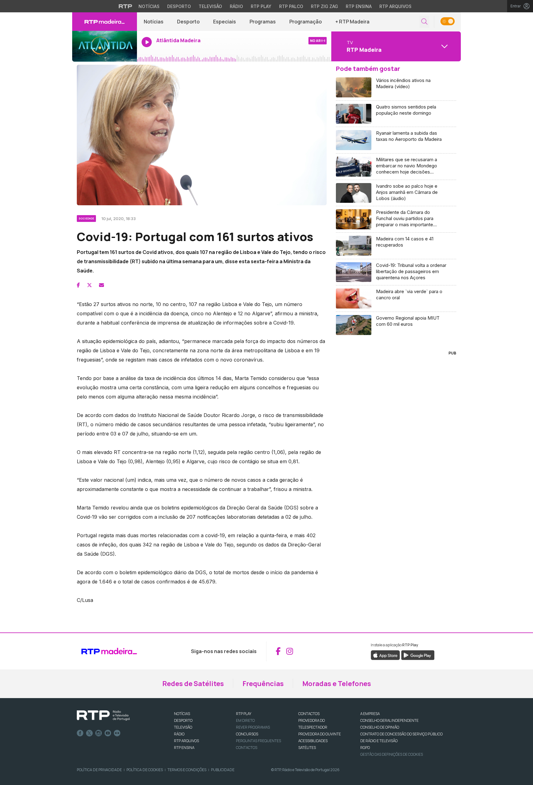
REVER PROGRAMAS (253, 727)
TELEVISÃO (183, 727)
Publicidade (222, 769)
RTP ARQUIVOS (186, 740)
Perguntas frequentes (258, 740)
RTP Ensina (359, 6)
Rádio (236, 6)
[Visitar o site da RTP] (125, 6)
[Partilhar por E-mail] (101, 285)
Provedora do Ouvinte (319, 734)
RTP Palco (291, 6)
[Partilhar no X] (89, 285)
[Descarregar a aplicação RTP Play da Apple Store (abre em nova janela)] (385, 654)
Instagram (98, 733)
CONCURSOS (247, 734)
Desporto (179, 6)
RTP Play (261, 6)
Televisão (210, 6)
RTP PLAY (243, 713)
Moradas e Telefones (336, 683)
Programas (263, 21)
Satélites (307, 747)
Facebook (80, 733)
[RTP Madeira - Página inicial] (104, 21)
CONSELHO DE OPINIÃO (379, 727)
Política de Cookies (144, 769)
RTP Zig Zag (324, 6)
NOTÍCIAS (182, 713)
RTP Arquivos (395, 6)
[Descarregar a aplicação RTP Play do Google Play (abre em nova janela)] (418, 654)
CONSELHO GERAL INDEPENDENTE (389, 720)
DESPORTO (183, 720)
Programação (305, 21)
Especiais (224, 21)
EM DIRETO (245, 720)
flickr (117, 733)
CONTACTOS (309, 713)
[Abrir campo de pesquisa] (424, 22)
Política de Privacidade (99, 769)
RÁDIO (179, 734)
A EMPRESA (370, 713)
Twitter (89, 733)
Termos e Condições (186, 769)
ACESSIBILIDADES (313, 740)
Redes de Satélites (193, 683)
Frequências (263, 683)
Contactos (246, 747)
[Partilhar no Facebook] (78, 285)
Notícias (148, 6)
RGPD (365, 747)
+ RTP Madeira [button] (352, 21)
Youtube (108, 733)
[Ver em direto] (104, 46)
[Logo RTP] (103, 715)
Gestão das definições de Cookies (391, 754)
